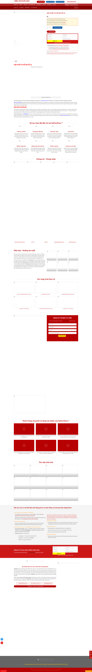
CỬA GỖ (20, 4)
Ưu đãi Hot (49, 4)
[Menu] (77, 1)
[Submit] (77, 5)
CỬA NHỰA (25, 4)
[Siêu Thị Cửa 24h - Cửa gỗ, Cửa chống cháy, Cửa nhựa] (24, 2)
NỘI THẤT (27, 7)
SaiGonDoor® (71, 1)
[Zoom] (15, 42)
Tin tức (54, 4)
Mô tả (16, 61)
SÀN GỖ (44, 4)
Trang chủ (16, 4)
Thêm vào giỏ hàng (57, 27)
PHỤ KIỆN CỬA (39, 4)
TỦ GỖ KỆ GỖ (34, 7)
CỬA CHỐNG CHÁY (32, 4)
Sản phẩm (21, 7)
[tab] (16, 62)
